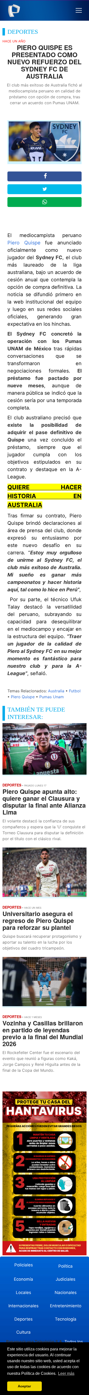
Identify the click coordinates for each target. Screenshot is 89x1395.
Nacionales (66, 1292)
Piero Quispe (24, 243)
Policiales (23, 1264)
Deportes (23, 1319)
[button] (78, 10)
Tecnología (65, 1319)
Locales (23, 1292)
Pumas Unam (51, 696)
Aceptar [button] (24, 1386)
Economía (23, 1279)
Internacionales (23, 1305)
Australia (56, 690)
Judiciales (65, 1279)
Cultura (23, 1332)
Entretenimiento (65, 1305)
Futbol (75, 690)
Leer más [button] (66, 1373)
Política (65, 1266)
